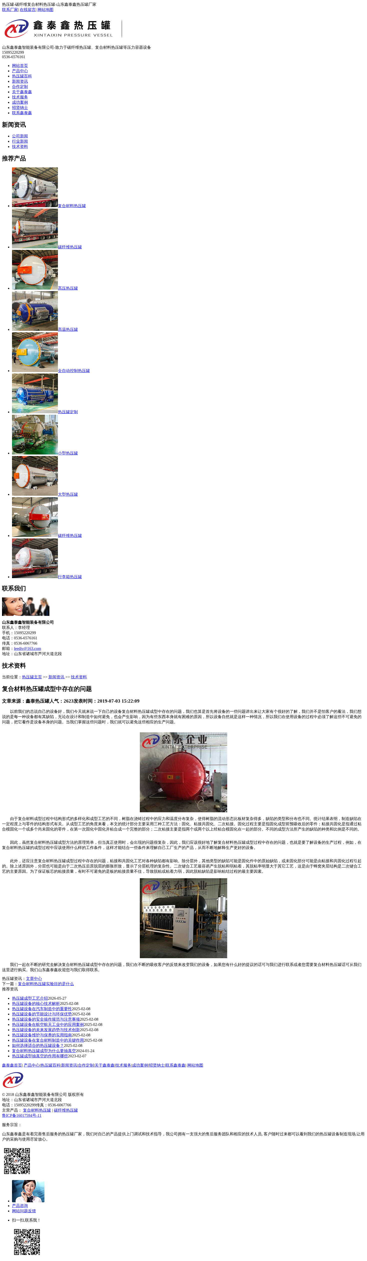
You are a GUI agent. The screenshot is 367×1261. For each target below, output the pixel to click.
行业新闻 (20, 141)
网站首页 (20, 65)
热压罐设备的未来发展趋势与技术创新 (46, 1030)
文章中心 (34, 978)
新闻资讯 (20, 81)
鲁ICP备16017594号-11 (21, 1115)
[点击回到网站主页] (13, 1091)
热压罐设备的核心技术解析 (36, 1003)
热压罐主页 (32, 677)
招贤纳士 (20, 107)
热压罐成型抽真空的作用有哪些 (40, 1056)
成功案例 (20, 102)
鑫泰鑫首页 (12, 1065)
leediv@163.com (27, 648)
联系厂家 (10, 9)
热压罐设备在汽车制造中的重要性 (42, 1009)
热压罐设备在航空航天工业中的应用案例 (48, 1024)
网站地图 (45, 9)
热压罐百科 (22, 76)
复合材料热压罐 (37, 1110)
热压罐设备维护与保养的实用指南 (42, 1035)
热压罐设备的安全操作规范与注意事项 (46, 1019)
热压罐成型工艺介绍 (30, 998)
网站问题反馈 (24, 1211)
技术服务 (20, 97)
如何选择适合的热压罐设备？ (38, 1045)
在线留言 (28, 9)
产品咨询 (20, 1206)
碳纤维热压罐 (66, 1110)
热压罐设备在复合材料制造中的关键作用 (48, 1040)
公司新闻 (20, 136)
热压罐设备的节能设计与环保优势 (42, 1014)
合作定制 (20, 86)
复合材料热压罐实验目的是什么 (46, 984)
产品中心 (20, 71)
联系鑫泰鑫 (22, 113)
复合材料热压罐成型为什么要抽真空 (44, 1051)
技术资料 (20, 146)
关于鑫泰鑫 (22, 92)
